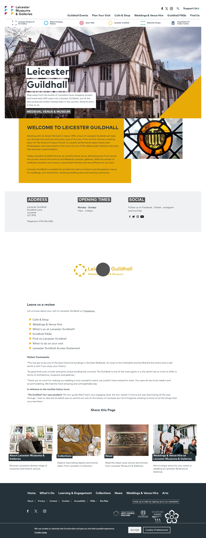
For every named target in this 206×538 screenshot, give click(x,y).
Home (32, 493)
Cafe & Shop (41, 320)
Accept (135, 529)
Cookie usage (40, 532)
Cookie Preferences (156, 529)
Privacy (41, 501)
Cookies (65, 501)
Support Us (190, 8)
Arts (165, 493)
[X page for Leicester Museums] (166, 8)
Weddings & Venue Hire (47, 324)
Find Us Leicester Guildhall (50, 339)
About (30, 501)
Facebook (28, 511)
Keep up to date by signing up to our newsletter (155, 501)
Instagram (44, 511)
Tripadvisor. (89, 311)
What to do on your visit (48, 343)
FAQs (92, 501)
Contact (53, 501)
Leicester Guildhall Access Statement (56, 348)
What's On (47, 493)
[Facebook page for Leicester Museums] (162, 8)
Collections (103, 493)
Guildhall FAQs (42, 334)
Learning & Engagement (75, 493)
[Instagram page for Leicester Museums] (171, 8)
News (118, 493)
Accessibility (79, 501)
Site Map (104, 501)
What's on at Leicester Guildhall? (54, 329)
